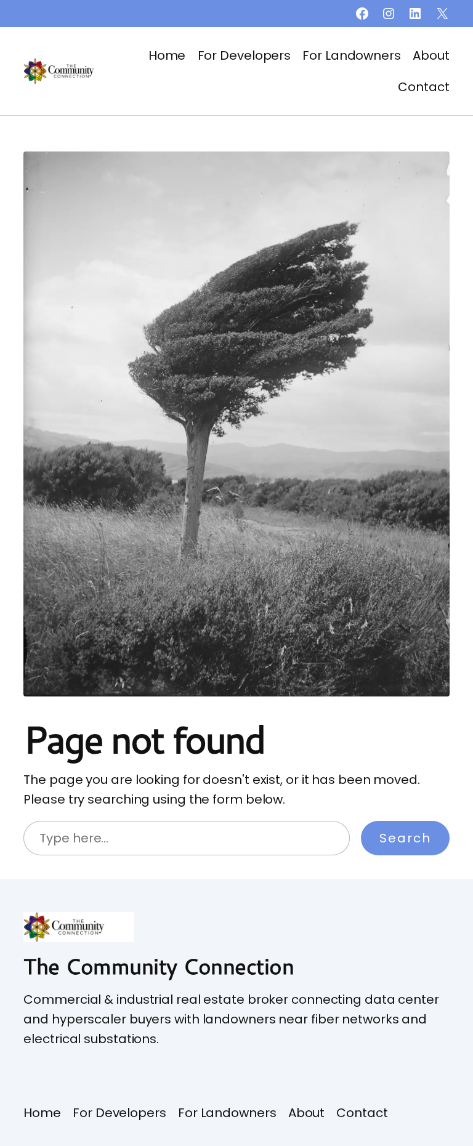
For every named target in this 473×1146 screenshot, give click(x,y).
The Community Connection (158, 965)
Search (405, 838)
